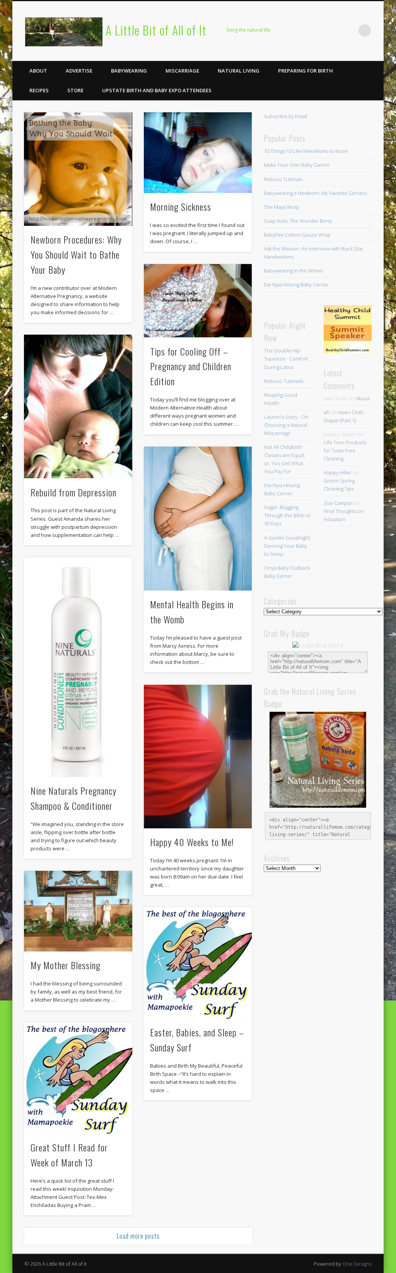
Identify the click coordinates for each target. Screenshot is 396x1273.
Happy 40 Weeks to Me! (192, 842)
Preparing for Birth (305, 70)
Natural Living (238, 70)
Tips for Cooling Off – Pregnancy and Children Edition (190, 366)
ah (326, 412)
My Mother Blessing (66, 965)
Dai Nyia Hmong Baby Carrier (296, 284)
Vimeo (333, 30)
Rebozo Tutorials (283, 179)
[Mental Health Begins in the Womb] (198, 519)
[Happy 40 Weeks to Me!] (198, 756)
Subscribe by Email (285, 116)
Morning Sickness (180, 206)
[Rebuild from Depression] (78, 406)
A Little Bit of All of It (156, 30)
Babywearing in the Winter (294, 270)
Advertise (79, 70)
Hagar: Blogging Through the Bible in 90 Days (287, 515)
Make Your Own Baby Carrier (296, 164)
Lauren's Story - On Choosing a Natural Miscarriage (286, 425)
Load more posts (138, 1236)
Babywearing (129, 70)
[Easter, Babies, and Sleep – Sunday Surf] (198, 962)
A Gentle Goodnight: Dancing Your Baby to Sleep (287, 545)
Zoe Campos (338, 502)
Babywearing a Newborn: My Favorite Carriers (315, 193)
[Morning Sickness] (198, 152)
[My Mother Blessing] (78, 911)
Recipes (39, 90)
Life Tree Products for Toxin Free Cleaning (345, 450)
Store (75, 90)
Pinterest (317, 30)
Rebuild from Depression (73, 492)
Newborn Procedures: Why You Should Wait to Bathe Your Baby (76, 254)
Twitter (301, 30)
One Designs (357, 1263)
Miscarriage (182, 70)
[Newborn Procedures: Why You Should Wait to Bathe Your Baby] (78, 169)
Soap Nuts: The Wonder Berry (298, 220)
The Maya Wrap (281, 206)
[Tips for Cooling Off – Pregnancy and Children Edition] (198, 301)
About (38, 70)
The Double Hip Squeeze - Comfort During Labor (286, 358)
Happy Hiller (338, 472)
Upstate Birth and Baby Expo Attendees (157, 90)
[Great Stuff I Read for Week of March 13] (78, 1078)
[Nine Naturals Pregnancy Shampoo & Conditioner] (78, 667)
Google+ (349, 30)
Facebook (285, 30)
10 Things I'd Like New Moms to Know (306, 150)
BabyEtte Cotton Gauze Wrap (297, 234)
